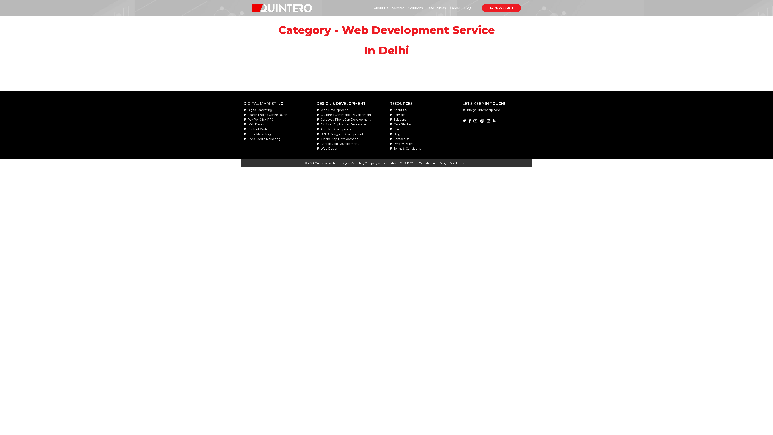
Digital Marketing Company (360, 163)
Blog (467, 8)
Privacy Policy (403, 144)
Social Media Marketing (264, 139)
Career (455, 8)
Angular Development (336, 129)
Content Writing (259, 129)
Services (398, 8)
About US (400, 110)
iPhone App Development (339, 139)
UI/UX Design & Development (342, 134)
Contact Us (401, 139)
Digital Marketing (260, 110)
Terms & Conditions (407, 148)
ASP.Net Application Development (345, 124)
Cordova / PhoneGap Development (346, 119)
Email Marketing (259, 134)
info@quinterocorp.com (483, 110)
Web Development (334, 110)
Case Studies (436, 8)
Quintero (259, 6)
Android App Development (340, 144)
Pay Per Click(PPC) (261, 119)
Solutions (415, 8)
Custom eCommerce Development (346, 115)
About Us (381, 8)
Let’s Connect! (501, 7)
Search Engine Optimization (267, 115)
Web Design (256, 124)
